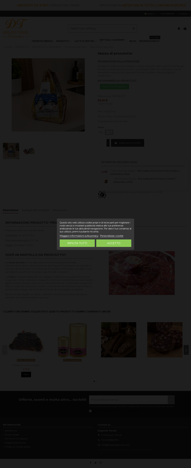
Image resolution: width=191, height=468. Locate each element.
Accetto (113, 243)
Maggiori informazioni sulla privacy (79, 235)
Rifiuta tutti (77, 243)
